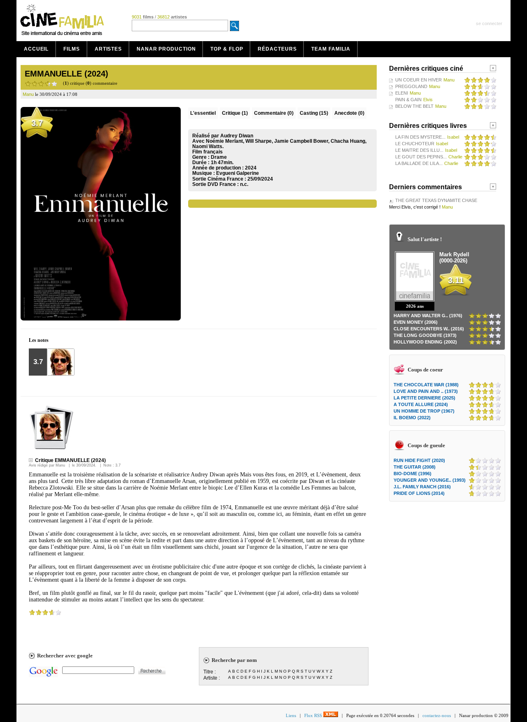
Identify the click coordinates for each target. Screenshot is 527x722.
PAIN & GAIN (408, 99)
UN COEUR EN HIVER (418, 79)
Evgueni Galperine (237, 173)
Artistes (108, 49)
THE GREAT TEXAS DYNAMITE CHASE (436, 200)
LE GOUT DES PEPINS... (421, 156)
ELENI (401, 93)
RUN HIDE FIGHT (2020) (419, 460)
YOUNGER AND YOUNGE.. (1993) (430, 480)
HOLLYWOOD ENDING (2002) (425, 341)
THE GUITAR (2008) (415, 466)
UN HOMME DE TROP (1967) (424, 411)
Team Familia (330, 49)
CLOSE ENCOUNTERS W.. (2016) (429, 328)
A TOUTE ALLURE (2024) (421, 404)
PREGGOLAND (411, 86)
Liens (291, 715)
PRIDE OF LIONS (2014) (419, 493)
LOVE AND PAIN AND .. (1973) (426, 391)
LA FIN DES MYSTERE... (420, 137)
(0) (274, 113)
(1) (235, 113)
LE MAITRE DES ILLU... (419, 150)
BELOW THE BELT (414, 106)
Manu (60, 465)
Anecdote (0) (349, 113)
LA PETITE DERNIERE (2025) (424, 397)
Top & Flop (226, 49)
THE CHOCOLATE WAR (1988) (426, 384)
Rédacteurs (277, 49)
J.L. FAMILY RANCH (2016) (422, 486)
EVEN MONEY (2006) (416, 322)
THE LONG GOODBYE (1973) (425, 335)
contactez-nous (436, 715)
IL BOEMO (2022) (412, 417)
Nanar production (166, 49)
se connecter (489, 23)
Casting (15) (314, 113)
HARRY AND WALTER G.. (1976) (428, 315)
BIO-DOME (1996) (412, 473)
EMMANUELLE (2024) (66, 73)
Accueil (36, 49)
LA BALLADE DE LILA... (419, 163)
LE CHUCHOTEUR (414, 143)
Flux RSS (313, 715)
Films (71, 49)
